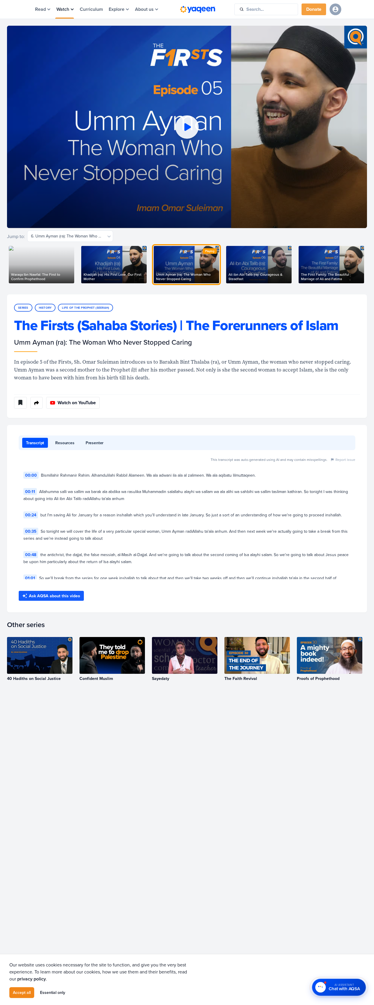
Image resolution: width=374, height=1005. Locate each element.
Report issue (345, 459)
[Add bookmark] (20, 403)
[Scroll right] (367, 264)
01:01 (30, 578)
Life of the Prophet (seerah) (85, 308)
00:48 (30, 555)
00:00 (31, 475)
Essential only (52, 992)
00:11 (30, 491)
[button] (187, 127)
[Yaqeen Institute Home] (197, 9)
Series (23, 308)
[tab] (35, 443)
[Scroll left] (7, 264)
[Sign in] (335, 9)
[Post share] (36, 403)
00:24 (30, 515)
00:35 (31, 531)
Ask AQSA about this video (54, 596)
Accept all (22, 992)
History (45, 308)
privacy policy (31, 979)
